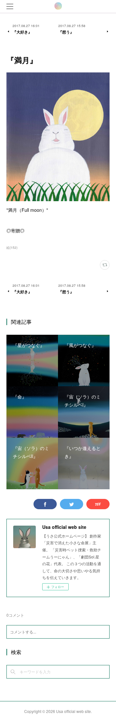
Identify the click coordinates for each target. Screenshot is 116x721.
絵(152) (11, 247)
